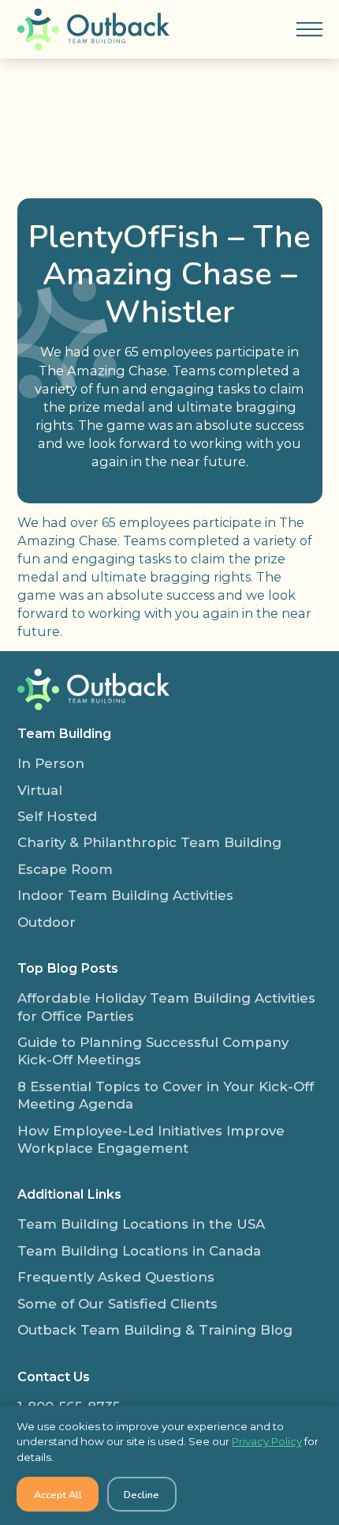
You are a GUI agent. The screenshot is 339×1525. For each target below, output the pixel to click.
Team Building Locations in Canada (139, 1251)
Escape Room (65, 869)
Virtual (39, 790)
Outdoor (46, 922)
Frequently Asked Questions (115, 1277)
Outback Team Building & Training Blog (154, 1330)
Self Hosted (57, 816)
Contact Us (53, 1376)
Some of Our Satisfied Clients (117, 1304)
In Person (50, 763)
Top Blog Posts (67, 968)
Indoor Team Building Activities (125, 895)
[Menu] (309, 29)
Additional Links (69, 1194)
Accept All (58, 1494)
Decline (141, 1494)
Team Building (64, 733)
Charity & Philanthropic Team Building (149, 842)
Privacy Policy (267, 1441)
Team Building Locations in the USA (141, 1224)
